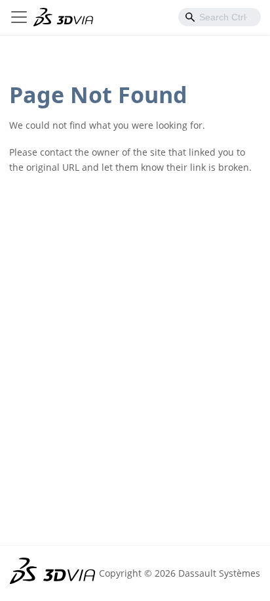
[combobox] (219, 17)
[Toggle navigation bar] (19, 17)
